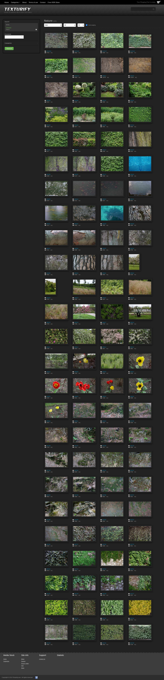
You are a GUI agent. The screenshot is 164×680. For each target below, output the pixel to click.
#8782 (48, 544)
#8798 (48, 446)
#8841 (132, 199)
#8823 (76, 298)
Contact (43, 2)
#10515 (49, 76)
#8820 (132, 298)
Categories (15, 2)
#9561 (104, 76)
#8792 (104, 470)
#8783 (132, 520)
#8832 (76, 273)
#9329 (76, 125)
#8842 (48, 224)
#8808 (76, 372)
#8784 (104, 520)
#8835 (104, 248)
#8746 (48, 618)
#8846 (132, 174)
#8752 (104, 569)
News (22, 668)
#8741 (76, 643)
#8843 (104, 199)
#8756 (104, 544)
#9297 (76, 174)
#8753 (76, 569)
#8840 (76, 224)
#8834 (132, 248)
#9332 (104, 100)
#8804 (132, 396)
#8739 (132, 643)
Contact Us (42, 659)
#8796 (104, 446)
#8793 (76, 470)
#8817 (104, 322)
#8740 (104, 643)
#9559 (48, 100)
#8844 (76, 199)
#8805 (76, 396)
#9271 (104, 174)
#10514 (76, 76)
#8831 (104, 273)
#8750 (48, 594)
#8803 (104, 396)
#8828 (48, 298)
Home (6, 2)
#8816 (132, 322)
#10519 (49, 51)
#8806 (48, 396)
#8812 (132, 347)
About (24, 2)
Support (23, 661)
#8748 (104, 594)
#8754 (48, 569)
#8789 (76, 495)
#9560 (132, 76)
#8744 (104, 618)
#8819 (48, 322)
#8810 (48, 372)
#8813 (104, 347)
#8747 (132, 594)
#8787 (132, 495)
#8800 (104, 421)
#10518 (76, 51)
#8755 (132, 544)
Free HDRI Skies (54, 2)
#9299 (132, 150)
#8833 (48, 273)
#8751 (132, 569)
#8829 (132, 273)
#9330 (48, 125)
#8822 (104, 298)
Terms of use (33, 2)
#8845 (48, 199)
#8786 (48, 520)
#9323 (104, 150)
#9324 (76, 150)
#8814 (76, 347)
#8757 (76, 544)
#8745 (76, 618)
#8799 (132, 421)
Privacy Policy (25, 663)
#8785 (76, 520)
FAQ (22, 665)
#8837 (48, 248)
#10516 (132, 51)
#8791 (132, 470)
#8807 (132, 372)
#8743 (132, 618)
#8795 (132, 446)
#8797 (76, 446)
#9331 (132, 100)
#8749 (76, 594)
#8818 (76, 322)
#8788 (104, 495)
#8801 (76, 421)
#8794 (48, 470)
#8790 (48, 495)
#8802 (48, 421)
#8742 (48, 643)
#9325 (48, 150)
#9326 (132, 125)
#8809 (104, 372)
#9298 (48, 174)
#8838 (132, 224)
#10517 (104, 51)
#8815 (48, 347)
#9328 (104, 125)
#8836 (76, 248)
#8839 (104, 224)
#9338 (76, 100)
